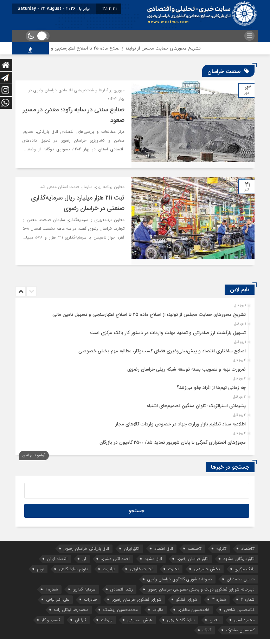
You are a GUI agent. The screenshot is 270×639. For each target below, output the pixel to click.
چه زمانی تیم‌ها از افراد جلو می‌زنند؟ (211, 387)
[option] (134, 313)
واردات (106, 620)
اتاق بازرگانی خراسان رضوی (86, 548)
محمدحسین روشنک (120, 609)
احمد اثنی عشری (115, 558)
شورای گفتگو (186, 599)
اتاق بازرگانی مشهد (239, 558)
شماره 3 (219, 599)
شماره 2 (248, 599)
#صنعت (194, 548)
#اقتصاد (248, 548)
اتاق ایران (132, 548)
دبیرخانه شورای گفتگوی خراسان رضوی (179, 579)
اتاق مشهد (153, 558)
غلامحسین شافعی (239, 609)
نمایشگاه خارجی (181, 620)
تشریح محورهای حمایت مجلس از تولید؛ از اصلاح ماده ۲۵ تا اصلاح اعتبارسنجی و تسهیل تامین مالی (120, 48)
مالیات (158, 609)
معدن (214, 620)
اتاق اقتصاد (163, 548)
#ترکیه (221, 548)
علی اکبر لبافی (57, 599)
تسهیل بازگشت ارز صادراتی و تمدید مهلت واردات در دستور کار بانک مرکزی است (168, 333)
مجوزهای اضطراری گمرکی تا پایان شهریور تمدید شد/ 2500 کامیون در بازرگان (172, 442)
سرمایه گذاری (84, 589)
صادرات (90, 599)
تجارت (173, 569)
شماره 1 (51, 589)
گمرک (206, 630)
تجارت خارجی (141, 569)
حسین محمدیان (241, 579)
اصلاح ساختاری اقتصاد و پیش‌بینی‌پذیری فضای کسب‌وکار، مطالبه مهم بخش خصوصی (162, 351)
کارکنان (80, 620)
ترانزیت (109, 569)
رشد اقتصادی (121, 589)
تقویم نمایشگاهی (73, 569)
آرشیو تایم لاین (33, 455)
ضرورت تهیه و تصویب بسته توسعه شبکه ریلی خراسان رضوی (186, 369)
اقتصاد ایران (57, 558)
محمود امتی (244, 620)
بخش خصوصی (207, 569)
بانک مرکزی (245, 569)
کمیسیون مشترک (240, 630)
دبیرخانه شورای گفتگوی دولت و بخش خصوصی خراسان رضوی (201, 589)
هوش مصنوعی (139, 620)
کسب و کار (50, 620)
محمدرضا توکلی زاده (71, 609)
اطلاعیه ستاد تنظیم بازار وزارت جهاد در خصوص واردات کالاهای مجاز (180, 424)
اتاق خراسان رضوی (192, 558)
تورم (40, 569)
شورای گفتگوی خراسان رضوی (136, 599)
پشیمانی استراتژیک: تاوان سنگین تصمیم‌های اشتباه (196, 406)
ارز (84, 558)
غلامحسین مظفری (193, 609)
